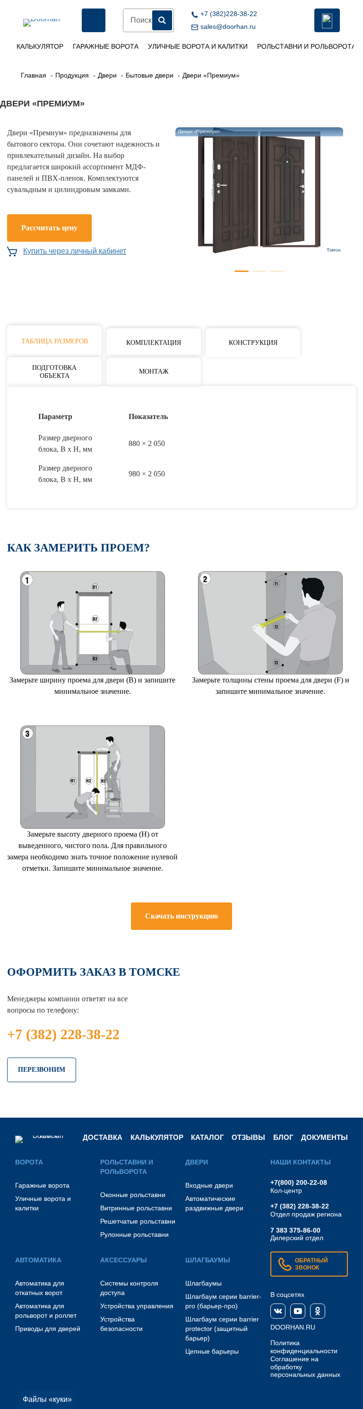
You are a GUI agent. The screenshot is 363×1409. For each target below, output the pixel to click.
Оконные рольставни (132, 1195)
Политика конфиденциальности (303, 1347)
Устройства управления (136, 1306)
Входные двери (209, 1185)
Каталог (207, 1137)
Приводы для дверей (47, 1328)
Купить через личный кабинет (74, 251)
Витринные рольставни (136, 1208)
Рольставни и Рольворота (306, 46)
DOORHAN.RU (292, 1327)
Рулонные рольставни (134, 1234)
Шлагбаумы (203, 1283)
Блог (283, 1137)
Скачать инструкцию (181, 916)
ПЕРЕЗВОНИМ (41, 1069)
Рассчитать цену (49, 228)
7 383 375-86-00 (295, 1230)
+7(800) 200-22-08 (298, 1182)
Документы (324, 1137)
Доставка (102, 1137)
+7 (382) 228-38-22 (63, 1034)
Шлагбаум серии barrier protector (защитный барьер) (222, 1328)
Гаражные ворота (105, 46)
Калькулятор (40, 46)
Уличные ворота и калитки (198, 46)
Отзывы (248, 1137)
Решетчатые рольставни (137, 1221)
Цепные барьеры (212, 1351)
